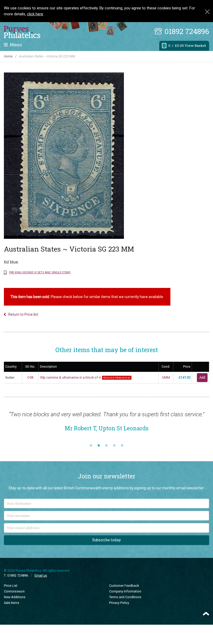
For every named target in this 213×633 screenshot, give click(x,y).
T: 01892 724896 (16, 575)
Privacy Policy (119, 603)
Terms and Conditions (125, 597)
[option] (106, 424)
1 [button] (91, 445)
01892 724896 (186, 31)
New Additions (14, 597)
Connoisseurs (14, 591)
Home (8, 56)
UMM (166, 377)
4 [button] (114, 445)
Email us (41, 575)
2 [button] (98, 445)
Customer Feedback (124, 586)
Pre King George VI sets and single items (39, 272)
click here (35, 14)
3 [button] (106, 445)
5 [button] (122, 445)
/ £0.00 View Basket (187, 45)
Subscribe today (106, 539)
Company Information (125, 591)
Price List (10, 586)
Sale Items (11, 603)
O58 (30, 377)
